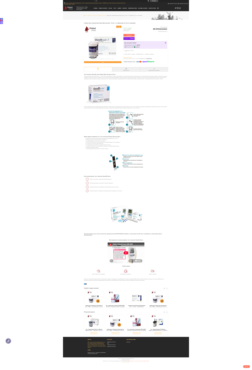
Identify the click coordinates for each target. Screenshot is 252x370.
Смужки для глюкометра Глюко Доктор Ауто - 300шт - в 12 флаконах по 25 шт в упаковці (94, 306)
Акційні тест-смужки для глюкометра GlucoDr (97, 15)
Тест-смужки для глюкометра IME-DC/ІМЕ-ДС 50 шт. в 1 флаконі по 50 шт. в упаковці (115, 306)
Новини (119, 8)
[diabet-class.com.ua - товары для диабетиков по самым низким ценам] (70, 8)
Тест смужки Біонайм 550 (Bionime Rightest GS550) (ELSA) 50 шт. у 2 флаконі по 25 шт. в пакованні (158, 330)
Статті (114, 8)
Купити (130, 35)
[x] (85, 284)
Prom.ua (132, 358)
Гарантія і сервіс (152, 8)
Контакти (124, 8)
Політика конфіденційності (144, 360)
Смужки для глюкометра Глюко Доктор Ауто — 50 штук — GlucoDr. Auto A (136, 306)
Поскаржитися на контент (134, 360)
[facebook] (84, 284)
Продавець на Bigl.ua (126, 359)
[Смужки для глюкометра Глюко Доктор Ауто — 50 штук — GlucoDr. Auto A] (136, 297)
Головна (95, 8)
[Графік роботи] (178, 8)
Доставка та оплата (142, 8)
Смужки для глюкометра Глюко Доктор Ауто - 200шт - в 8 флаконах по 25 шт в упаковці (158, 306)
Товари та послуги (103, 8)
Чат (247, 366)
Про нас (110, 8)
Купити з (127, 38)
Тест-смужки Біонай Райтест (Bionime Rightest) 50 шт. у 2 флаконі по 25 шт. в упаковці (94, 330)
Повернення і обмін (132, 8)
